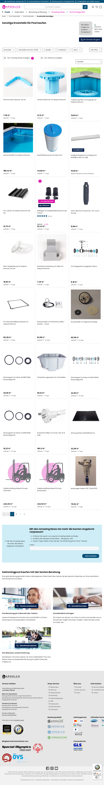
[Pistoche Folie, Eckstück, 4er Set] (18, 82)
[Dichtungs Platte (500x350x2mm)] (86, 415)
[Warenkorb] (100, 7)
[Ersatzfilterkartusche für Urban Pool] (52, 138)
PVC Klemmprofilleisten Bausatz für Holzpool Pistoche (15, 323)
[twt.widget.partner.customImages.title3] (95, 725)
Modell (48, 50)
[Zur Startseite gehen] (11, 7)
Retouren (53, 690)
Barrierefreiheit (55, 707)
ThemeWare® (79, 780)
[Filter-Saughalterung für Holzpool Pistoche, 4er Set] (18, 249)
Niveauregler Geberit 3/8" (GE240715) (84, 488)
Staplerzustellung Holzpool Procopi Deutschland (49, 489)
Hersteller (7, 50)
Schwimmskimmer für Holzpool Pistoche (51, 100)
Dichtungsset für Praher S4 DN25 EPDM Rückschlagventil (17, 434)
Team (78, 693)
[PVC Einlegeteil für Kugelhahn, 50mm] (86, 249)
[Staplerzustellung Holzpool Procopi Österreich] (18, 471)
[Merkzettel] (97, 7)
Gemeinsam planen (28, 645)
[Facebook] (48, 768)
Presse (95, 693)
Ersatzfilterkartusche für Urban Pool (49, 155)
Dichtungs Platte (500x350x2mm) (83, 433)
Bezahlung (53, 695)
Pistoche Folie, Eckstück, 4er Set (14, 100)
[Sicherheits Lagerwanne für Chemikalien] (52, 360)
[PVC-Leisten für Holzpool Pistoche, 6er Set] (18, 193)
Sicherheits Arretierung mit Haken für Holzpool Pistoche (50, 267)
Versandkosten (49, 772)
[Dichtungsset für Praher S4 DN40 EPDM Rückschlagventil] (86, 360)
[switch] (97, 777)
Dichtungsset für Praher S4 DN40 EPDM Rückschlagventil (84, 378)
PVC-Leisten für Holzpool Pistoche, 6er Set (16, 212)
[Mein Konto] (93, 7)
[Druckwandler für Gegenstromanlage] (86, 304)
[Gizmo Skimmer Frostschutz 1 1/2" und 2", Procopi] (86, 193)
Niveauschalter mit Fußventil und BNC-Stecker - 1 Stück (51, 323)
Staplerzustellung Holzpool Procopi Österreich (15, 489)
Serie (76, 50)
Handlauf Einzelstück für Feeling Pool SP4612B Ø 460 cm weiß (84, 156)
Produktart (62, 50)
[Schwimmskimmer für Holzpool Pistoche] (52, 82)
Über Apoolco (81, 690)
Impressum (54, 709)
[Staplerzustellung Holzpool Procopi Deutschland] (52, 471)
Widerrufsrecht (55, 693)
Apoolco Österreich (8, 713)
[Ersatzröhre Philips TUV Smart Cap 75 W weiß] (52, 415)
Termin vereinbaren (28, 606)
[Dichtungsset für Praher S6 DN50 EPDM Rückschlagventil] (18, 360)
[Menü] (101, 765)
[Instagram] (52, 768)
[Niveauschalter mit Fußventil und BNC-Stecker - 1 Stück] (52, 304)
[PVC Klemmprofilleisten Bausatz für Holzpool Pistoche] (18, 304)
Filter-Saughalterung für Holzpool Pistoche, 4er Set (15, 267)
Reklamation (54, 687)
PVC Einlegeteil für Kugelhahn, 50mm (84, 266)
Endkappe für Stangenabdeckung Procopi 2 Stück (52, 212)
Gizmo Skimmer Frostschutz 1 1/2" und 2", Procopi (85, 212)
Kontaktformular (79, 606)
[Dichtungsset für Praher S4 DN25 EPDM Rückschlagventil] (18, 415)
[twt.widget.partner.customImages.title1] (95, 720)
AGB (51, 701)
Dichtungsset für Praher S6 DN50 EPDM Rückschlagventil (17, 378)
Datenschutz (54, 704)
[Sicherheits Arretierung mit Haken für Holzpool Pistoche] (52, 249)
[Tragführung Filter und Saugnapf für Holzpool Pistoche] (86, 82)
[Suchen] (85, 7)
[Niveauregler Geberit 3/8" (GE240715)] (86, 471)
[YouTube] (56, 768)
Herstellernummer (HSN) (28, 50)
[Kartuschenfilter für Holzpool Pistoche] (18, 138)
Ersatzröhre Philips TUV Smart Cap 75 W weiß (51, 434)
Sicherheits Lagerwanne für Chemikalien (51, 377)
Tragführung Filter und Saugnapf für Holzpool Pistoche (83, 101)
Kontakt (78, 687)
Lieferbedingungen (56, 698)
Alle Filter (94, 50)
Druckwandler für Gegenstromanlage (84, 322)
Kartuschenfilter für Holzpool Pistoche (16, 155)
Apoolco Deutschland (9, 715)
